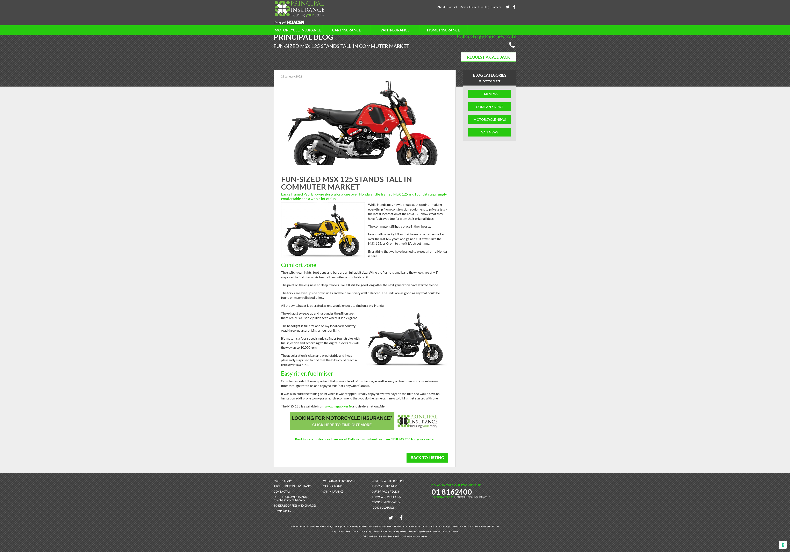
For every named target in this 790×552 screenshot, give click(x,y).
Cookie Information (387, 502)
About (441, 7)
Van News (489, 132)
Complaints (282, 511)
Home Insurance (443, 30)
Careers (496, 7)
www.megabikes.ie (338, 406)
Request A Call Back (488, 57)
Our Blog (483, 7)
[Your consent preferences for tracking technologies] (783, 545)
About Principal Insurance (293, 486)
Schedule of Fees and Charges (295, 505)
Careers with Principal (388, 481)
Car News (489, 94)
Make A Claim (283, 481)
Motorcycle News (489, 119)
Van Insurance (395, 30)
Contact (452, 7)
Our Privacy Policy (385, 491)
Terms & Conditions (386, 497)
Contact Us (282, 491)
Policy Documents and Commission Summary (290, 498)
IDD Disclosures (383, 507)
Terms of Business (384, 486)
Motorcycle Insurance (298, 30)
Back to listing (427, 457)
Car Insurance (346, 30)
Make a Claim (468, 7)
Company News (489, 107)
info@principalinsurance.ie (472, 497)
